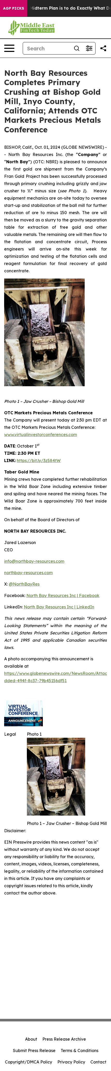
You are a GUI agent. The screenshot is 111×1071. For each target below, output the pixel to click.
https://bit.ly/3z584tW (39, 460)
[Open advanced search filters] (89, 48)
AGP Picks (13, 8)
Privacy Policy (71, 1062)
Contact (98, 1062)
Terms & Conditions (79, 1050)
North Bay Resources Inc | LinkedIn (59, 606)
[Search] (76, 48)
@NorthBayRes (24, 584)
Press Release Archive (64, 1039)
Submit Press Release (34, 1050)
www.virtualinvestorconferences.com (40, 434)
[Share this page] (103, 48)
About (31, 1039)
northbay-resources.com (28, 572)
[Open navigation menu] (9, 48)
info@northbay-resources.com (34, 561)
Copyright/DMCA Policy (28, 1062)
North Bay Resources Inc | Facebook (62, 595)
